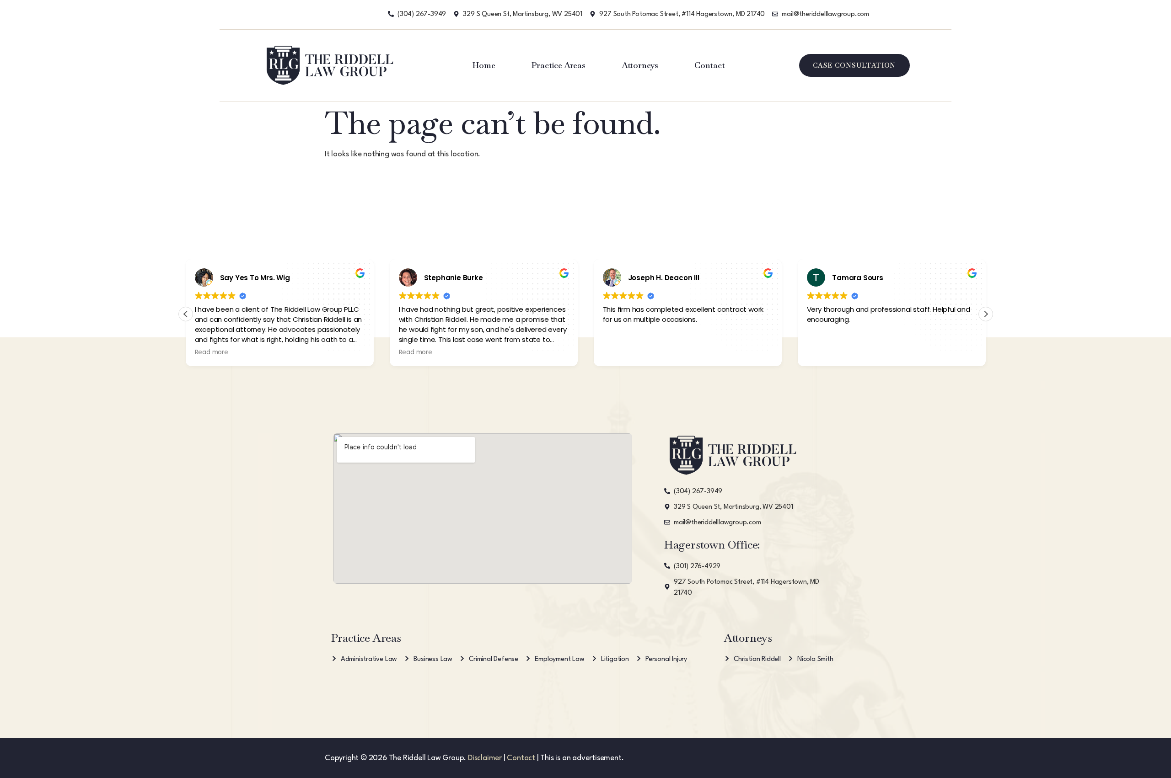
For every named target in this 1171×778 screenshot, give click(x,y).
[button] (986, 314)
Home (484, 65)
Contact (709, 65)
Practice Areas (559, 65)
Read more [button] (211, 352)
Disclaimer (485, 758)
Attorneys (640, 65)
